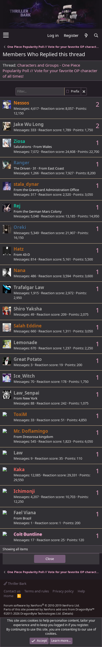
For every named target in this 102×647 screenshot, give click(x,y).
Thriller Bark (16, 583)
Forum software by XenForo (42, 605)
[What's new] (86, 35)
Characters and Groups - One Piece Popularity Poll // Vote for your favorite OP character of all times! (50, 70)
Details (67, 613)
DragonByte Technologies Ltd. (40, 613)
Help (81, 591)
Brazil (27, 518)
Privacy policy (63, 591)
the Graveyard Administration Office (51, 189)
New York (30, 398)
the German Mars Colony (42, 211)
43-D (26, 254)
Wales (47, 146)
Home (8, 595)
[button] (6, 35)
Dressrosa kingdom (38, 436)
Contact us (12, 591)
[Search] (96, 35)
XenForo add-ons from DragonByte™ (69, 609)
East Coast (56, 168)
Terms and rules (36, 591)
